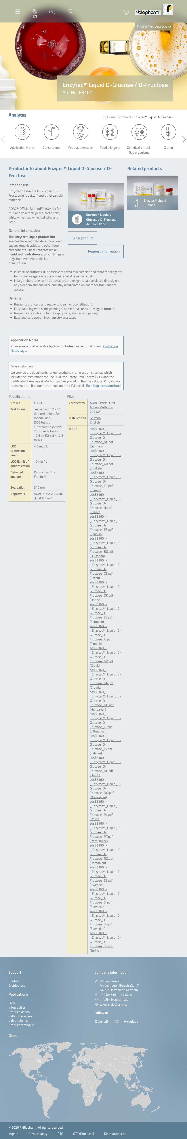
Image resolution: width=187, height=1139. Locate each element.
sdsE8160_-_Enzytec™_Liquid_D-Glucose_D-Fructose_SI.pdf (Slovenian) (105, 898)
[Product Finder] (52, 11)
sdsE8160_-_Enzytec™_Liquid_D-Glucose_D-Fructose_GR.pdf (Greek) (105, 657)
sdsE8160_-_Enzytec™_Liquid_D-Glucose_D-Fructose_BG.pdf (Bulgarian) (105, 547)
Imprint (13, 1133)
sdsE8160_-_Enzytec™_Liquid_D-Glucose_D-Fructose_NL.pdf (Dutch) (105, 766)
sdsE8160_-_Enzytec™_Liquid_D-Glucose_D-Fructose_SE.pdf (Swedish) (105, 876)
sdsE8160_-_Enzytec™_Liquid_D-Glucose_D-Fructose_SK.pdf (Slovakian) (105, 920)
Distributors (17, 985)
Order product (83, 238)
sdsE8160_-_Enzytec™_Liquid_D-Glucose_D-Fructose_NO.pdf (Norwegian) (105, 788)
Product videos (19, 1011)
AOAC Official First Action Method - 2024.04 (102, 407)
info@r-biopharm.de (114, 999)
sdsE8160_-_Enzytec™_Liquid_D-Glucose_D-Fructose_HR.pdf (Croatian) (105, 678)
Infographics (17, 1007)
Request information (104, 251)
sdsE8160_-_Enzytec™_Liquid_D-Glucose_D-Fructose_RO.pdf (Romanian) (105, 854)
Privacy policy (37, 1133)
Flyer (12, 1003)
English (95, 422)
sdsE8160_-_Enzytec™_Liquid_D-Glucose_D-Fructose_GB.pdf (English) (105, 459)
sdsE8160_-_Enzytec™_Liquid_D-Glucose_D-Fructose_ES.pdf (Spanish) (105, 525)
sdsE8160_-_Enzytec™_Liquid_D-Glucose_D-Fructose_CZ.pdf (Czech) (105, 569)
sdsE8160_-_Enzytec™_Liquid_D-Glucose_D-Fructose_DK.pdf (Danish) (105, 591)
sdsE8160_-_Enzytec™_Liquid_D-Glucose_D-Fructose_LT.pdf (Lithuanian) (105, 722)
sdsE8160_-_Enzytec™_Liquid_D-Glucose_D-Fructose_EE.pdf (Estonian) (105, 613)
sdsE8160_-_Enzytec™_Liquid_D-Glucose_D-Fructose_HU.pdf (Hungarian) (105, 700)
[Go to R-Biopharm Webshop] (126, 13)
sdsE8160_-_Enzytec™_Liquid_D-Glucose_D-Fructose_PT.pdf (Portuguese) (105, 832)
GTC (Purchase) (83, 1133)
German (95, 417)
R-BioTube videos (21, 1016)
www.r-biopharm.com (115, 1004)
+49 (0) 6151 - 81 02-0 (116, 994)
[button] (182, 139)
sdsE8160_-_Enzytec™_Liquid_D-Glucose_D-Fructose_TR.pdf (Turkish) (105, 942)
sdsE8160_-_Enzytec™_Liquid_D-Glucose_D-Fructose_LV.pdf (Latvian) (105, 744)
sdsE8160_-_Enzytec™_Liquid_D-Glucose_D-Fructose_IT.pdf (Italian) (105, 503)
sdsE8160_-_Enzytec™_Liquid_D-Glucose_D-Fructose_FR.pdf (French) (105, 481)
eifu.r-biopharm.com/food (103, 385)
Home (111, 117)
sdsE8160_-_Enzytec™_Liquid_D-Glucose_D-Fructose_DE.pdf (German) (105, 437)
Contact (14, 981)
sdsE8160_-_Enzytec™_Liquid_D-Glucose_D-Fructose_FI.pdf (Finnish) (105, 635)
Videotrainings (18, 1020)
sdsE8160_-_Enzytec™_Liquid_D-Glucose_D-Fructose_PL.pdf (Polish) (105, 810)
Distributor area (115, 1133)
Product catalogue (21, 1024)
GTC (60, 1133)
